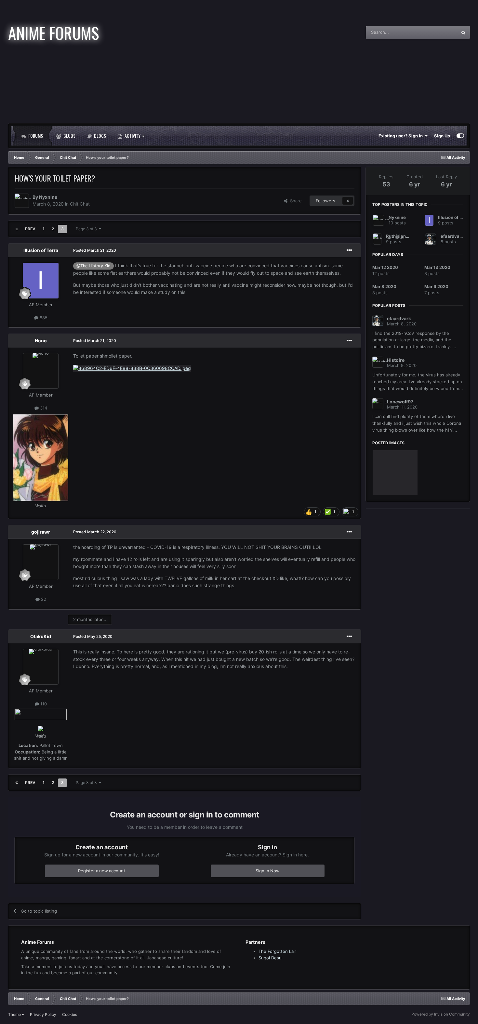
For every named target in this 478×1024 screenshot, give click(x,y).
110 (43, 703)
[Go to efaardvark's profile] (430, 239)
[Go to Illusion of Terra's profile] (41, 280)
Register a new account (101, 870)
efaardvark (452, 236)
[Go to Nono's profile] (41, 371)
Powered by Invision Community (440, 1014)
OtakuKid (40, 636)
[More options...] (349, 250)
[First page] (16, 229)
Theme (15, 1014)
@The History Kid (93, 265)
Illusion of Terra (40, 250)
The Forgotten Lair (277, 951)
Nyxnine (48, 197)
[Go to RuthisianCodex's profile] (377, 239)
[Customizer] (460, 135)
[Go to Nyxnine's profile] (22, 201)
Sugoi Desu (270, 957)
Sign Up (442, 135)
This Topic (438, 32)
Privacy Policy (43, 1014)
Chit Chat (80, 204)
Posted (94, 250)
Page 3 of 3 (87, 228)
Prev (30, 228)
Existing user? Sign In (401, 135)
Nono (41, 340)
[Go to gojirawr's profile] (41, 562)
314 (43, 408)
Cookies (69, 1014)
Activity (132, 135)
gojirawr (40, 532)
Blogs (99, 135)
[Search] (463, 32)
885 (42, 317)
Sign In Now (268, 870)
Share (294, 200)
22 (43, 599)
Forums (35, 135)
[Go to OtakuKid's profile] (41, 667)
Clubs (68, 135)
